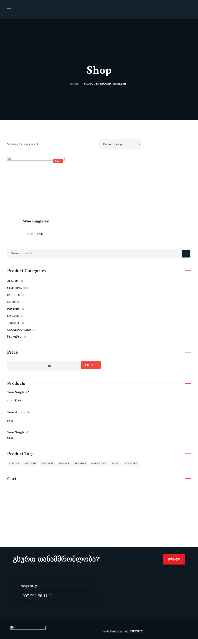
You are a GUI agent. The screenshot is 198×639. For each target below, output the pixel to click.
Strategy (131, 463)
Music (13, 302)
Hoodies (15, 295)
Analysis (30, 463)
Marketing (98, 463)
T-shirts (15, 323)
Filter (91, 365)
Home (74, 83)
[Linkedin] (26, 610)
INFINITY (136, 631)
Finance (64, 463)
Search (186, 253)
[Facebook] (16, 610)
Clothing (17, 288)
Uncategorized (20, 330)
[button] (174, 559)
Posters (15, 309)
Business (47, 463)
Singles (14, 316)
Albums (14, 281)
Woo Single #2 (36, 221)
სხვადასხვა (16, 337)
